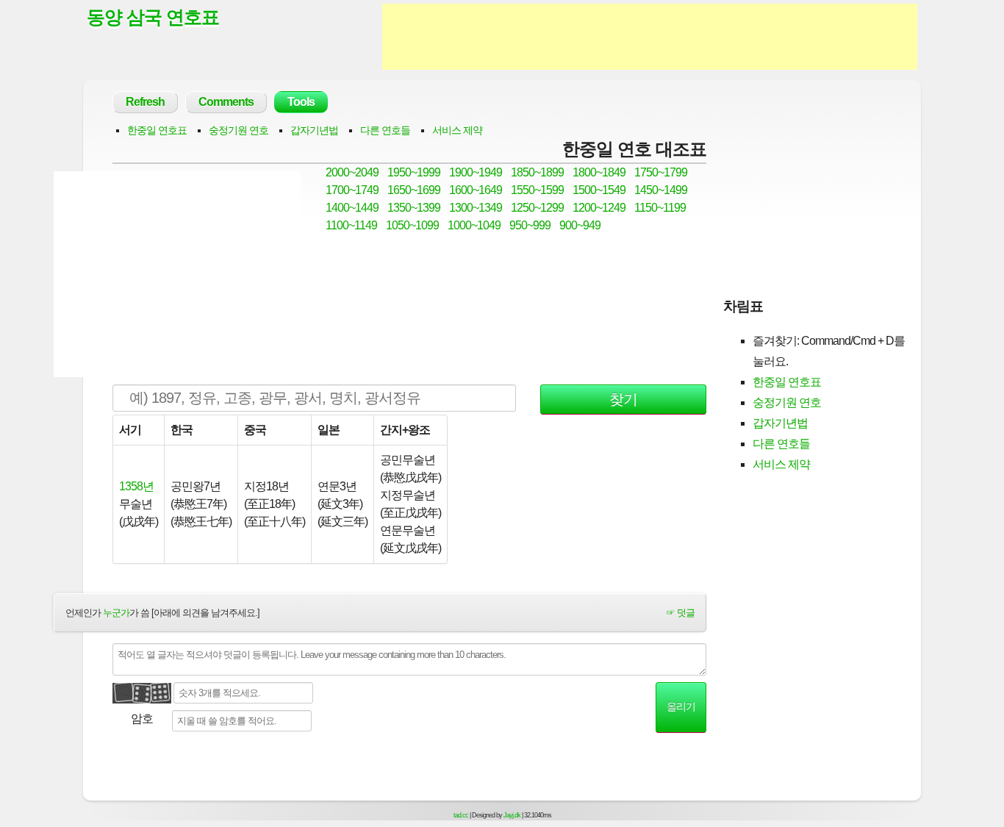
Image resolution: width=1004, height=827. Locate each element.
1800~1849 (599, 172)
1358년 (136, 486)
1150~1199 (660, 207)
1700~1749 (352, 190)
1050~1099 (412, 225)
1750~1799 (660, 172)
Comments (226, 102)
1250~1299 (537, 207)
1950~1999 (413, 172)
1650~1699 (413, 190)
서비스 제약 (457, 130)
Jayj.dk (511, 815)
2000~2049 (352, 172)
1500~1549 (599, 190)
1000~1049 (474, 225)
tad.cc (460, 815)
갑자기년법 (314, 130)
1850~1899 (537, 172)
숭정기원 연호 (238, 130)
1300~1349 (475, 207)
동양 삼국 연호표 (153, 17)
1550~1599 (537, 190)
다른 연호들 (385, 130)
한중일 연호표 (157, 130)
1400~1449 (352, 207)
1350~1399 (413, 207)
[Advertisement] (649, 37)
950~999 (530, 225)
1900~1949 (475, 172)
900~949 (579, 225)
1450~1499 (660, 190)
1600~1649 (475, 190)
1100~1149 (351, 225)
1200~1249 (599, 207)
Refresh (145, 102)
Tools (301, 102)
